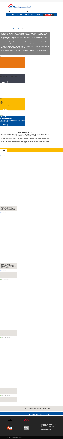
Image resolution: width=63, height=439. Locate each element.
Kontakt (32, 14)
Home (8, 14)
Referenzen (27, 14)
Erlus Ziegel (4, 109)
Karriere (38, 14)
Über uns (13, 14)
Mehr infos (4, 82)
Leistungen (19, 14)
